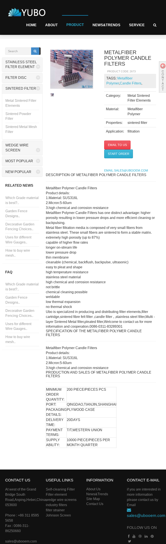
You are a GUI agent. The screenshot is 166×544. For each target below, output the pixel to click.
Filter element (56, 494)
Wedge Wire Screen (17, 147)
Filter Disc (16, 77)
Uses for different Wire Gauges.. (18, 239)
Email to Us (117, 145)
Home (31, 25)
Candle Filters (130, 83)
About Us (93, 489)
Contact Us (94, 504)
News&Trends (106, 25)
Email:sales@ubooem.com (126, 170)
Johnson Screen (58, 515)
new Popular (18, 172)
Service (137, 25)
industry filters (56, 505)
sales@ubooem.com (21, 541)
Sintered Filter (20, 88)
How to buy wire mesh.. (17, 253)
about (51, 25)
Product (75, 25)
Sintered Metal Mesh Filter (21, 129)
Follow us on (142, 527)
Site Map (93, 499)
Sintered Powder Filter (18, 116)
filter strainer (55, 510)
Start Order (118, 153)
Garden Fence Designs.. (16, 213)
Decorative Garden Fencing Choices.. (19, 226)
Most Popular (19, 161)
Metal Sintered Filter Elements (20, 103)
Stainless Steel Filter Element (21, 64)
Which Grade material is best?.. (22, 200)
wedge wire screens (61, 500)
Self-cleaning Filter (60, 489)
